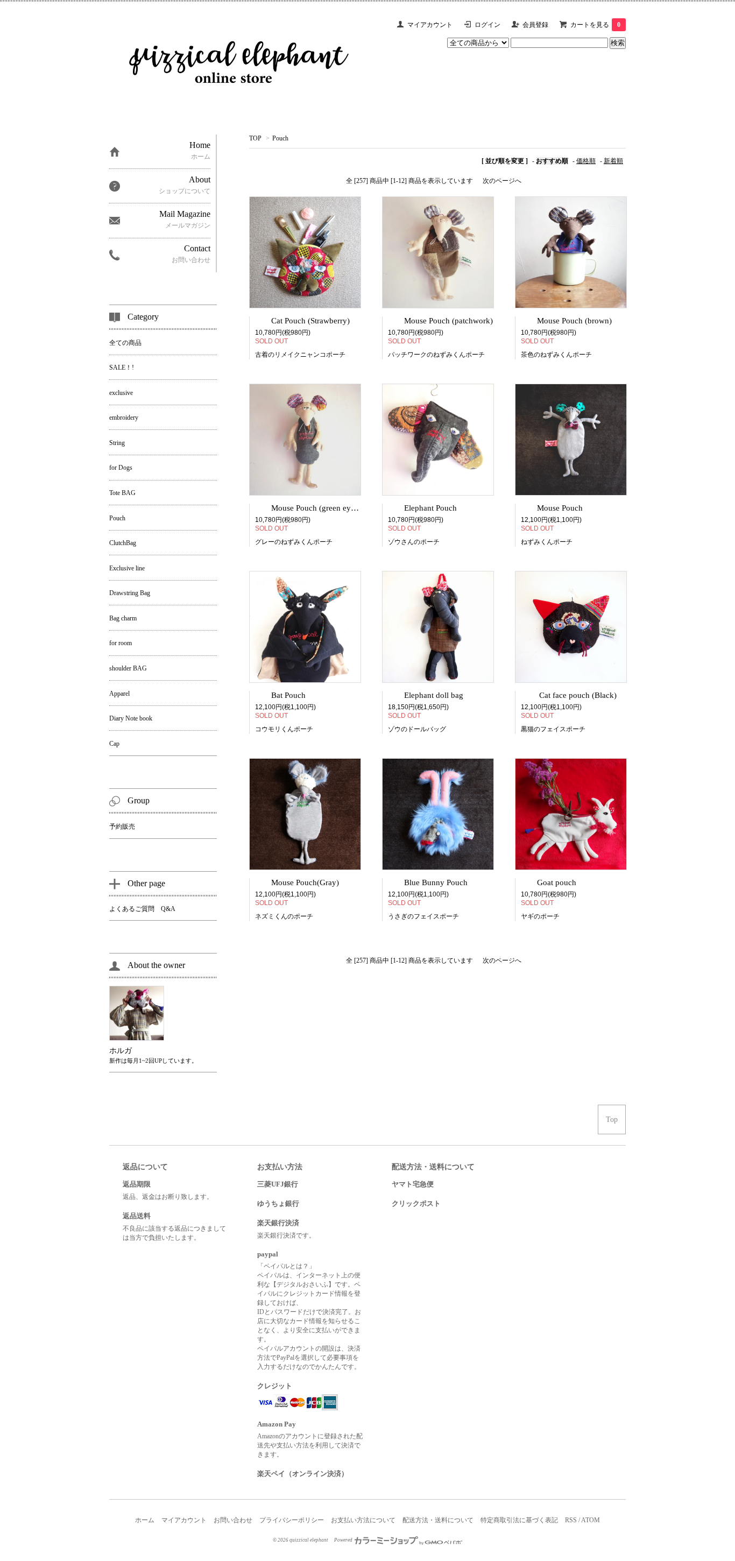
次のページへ (502, 181)
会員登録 (535, 25)
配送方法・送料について (437, 1520)
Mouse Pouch (560, 508)
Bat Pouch (288, 695)
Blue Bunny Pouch (436, 882)
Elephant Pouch (430, 508)
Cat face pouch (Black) (577, 695)
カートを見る (595, 25)
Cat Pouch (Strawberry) (310, 320)
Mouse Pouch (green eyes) (316, 508)
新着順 (613, 161)
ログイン (487, 25)
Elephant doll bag (433, 695)
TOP (255, 138)
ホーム (144, 1520)
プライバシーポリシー (291, 1520)
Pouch (280, 138)
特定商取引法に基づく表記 (519, 1520)
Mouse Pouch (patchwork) (448, 320)
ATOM (590, 1520)
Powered (344, 1540)
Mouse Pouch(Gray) (305, 882)
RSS (571, 1520)
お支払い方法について (363, 1520)
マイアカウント (430, 25)
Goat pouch (556, 882)
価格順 (586, 161)
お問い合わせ (233, 1520)
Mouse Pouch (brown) (574, 320)
